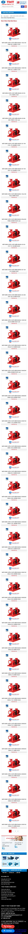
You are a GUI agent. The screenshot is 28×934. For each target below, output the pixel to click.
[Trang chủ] (2, 16)
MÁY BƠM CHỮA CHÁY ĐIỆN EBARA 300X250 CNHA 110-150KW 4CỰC (14, 699)
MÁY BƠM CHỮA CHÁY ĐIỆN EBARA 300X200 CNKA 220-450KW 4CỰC (14, 396)
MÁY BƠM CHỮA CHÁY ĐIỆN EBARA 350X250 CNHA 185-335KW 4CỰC (14, 497)
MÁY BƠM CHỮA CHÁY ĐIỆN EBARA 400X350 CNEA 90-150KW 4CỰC (14, 472)
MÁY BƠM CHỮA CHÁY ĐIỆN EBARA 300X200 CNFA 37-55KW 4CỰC (14, 674)
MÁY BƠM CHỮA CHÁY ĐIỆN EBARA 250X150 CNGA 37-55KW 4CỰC (14, 825)
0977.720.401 (18, 844)
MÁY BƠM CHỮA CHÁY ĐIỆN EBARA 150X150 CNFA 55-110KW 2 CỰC (14, 68)
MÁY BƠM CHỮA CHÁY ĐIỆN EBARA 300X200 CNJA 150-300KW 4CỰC (14, 598)
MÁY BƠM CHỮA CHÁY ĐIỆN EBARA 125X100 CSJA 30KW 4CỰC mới (14, 320)
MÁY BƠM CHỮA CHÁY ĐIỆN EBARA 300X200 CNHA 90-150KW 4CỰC (14, 623)
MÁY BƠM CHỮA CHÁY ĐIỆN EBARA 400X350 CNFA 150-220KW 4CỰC (14, 447)
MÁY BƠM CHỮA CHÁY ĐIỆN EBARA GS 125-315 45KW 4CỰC (14, 270)
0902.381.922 (5, 846)
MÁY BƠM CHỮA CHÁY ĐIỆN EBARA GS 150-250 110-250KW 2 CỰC (14, 169)
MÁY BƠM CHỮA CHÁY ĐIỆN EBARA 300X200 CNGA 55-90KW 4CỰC (14, 648)
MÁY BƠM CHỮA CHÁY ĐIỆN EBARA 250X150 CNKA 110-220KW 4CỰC (14, 421)
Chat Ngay (9, 931)
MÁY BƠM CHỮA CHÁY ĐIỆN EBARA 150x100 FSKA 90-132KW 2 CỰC (14, 43)
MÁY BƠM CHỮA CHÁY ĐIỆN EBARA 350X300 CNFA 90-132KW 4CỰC (14, 547)
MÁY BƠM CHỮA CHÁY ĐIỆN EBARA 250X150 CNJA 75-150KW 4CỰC (14, 346)
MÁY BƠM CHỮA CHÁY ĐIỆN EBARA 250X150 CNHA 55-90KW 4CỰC (14, 800)
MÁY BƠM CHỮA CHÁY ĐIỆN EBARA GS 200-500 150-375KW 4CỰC (14, 295)
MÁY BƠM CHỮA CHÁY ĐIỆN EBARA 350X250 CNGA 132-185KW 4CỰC (14, 522)
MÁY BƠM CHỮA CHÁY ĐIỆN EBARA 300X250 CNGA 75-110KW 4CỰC (14, 724)
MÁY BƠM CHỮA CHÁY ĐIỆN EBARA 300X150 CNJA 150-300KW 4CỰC (14, 573)
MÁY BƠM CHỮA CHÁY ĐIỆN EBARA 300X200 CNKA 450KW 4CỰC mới (14, 371)
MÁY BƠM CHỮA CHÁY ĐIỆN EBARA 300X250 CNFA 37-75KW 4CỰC (14, 749)
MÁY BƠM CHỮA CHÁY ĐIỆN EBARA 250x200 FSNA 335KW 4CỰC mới (14, 220)
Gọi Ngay (9, 926)
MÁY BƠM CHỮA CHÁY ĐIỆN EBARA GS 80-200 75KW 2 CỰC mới (14, 119)
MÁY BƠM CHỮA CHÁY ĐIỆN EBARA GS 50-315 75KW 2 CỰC (14, 94)
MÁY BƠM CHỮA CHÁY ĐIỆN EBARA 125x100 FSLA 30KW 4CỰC (14, 194)
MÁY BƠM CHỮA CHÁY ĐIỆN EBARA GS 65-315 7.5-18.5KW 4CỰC (14, 245)
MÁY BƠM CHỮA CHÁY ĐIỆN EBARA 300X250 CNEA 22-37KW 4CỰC (14, 774)
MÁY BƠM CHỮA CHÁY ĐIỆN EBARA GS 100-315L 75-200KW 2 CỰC (14, 144)
